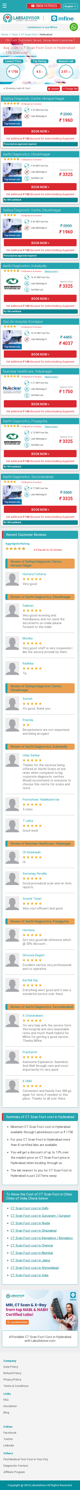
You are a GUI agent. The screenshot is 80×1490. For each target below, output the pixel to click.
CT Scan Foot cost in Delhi (29, 1208)
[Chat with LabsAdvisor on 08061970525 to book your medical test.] (74, 27)
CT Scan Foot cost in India (29, 1275)
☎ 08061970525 (44, 6)
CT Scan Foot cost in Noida (30, 1223)
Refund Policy (12, 1373)
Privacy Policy (12, 1379)
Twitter (8, 1439)
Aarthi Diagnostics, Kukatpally (25, 266)
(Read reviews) (51, 271)
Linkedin (8, 1445)
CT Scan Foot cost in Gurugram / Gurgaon (41, 1216)
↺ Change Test (70, 88)
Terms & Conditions (16, 1386)
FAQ (6, 1399)
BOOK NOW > (40, 131)
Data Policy (10, 1366)
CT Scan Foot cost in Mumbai (32, 1253)
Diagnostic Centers (15, 1465)
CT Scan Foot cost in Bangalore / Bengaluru (42, 1238)
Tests (15, 34)
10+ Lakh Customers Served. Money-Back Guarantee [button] (40, 40)
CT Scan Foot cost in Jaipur (30, 1260)
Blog (6, 1412)
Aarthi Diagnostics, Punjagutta (25, 421)
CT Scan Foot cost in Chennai (32, 1245)
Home (4, 34)
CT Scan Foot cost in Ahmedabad (35, 1268)
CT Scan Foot (28, 34)
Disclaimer (10, 1406)
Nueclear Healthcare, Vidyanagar (27, 371)
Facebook (9, 1432)
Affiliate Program (14, 1472)
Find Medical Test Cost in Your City (25, 1459)
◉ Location (53, 88)
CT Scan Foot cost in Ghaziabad (34, 1230)
